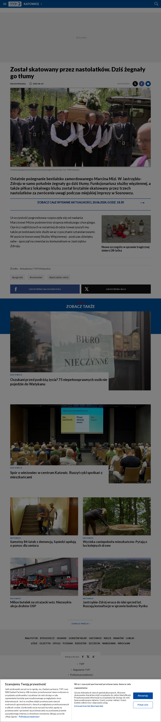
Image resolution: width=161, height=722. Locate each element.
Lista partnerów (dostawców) (88, 706)
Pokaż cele (143, 704)
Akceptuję (143, 695)
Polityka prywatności (29, 716)
